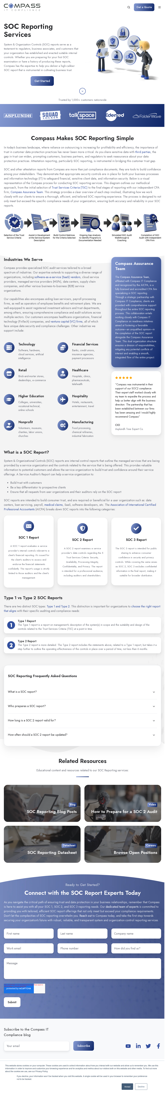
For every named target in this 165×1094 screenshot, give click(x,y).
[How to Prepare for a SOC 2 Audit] (122, 803)
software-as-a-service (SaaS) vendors (57, 277)
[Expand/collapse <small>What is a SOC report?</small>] (154, 692)
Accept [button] (127, 1086)
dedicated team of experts (122, 907)
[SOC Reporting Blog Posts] (42, 803)
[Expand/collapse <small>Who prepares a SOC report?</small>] (154, 706)
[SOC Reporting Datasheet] (42, 844)
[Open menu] (159, 7)
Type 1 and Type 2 (58, 606)
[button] (82, 91)
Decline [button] (141, 1086)
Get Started (42, 81)
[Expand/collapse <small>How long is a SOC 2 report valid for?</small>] (154, 721)
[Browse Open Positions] (122, 844)
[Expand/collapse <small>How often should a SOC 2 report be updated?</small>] (154, 735)
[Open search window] (128, 7)
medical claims (53, 505)
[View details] (128, 1046)
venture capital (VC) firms (66, 321)
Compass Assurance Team (27, 192)
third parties (142, 152)
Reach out (85, 916)
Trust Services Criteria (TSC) (69, 188)
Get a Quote (144, 7)
